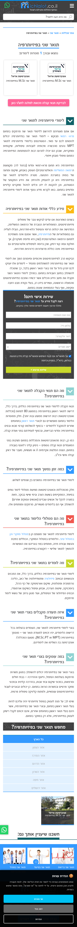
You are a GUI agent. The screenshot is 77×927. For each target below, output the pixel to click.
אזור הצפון (38, 747)
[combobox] (38, 347)
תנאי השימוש (45, 356)
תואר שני (54, 33)
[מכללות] (39, 6)
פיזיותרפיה (44, 234)
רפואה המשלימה (63, 170)
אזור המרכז (38, 755)
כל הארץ (39, 739)
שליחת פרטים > (38, 370)
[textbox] (38, 346)
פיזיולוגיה (49, 578)
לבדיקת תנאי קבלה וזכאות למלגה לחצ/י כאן (38, 102)
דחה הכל (38, 908)
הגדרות (38, 919)
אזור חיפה (38, 779)
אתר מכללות (68, 33)
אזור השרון (38, 771)
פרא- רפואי (67, 136)
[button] (35, 862)
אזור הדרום (38, 763)
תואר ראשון (27, 420)
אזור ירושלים (39, 788)
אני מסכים (38, 899)
